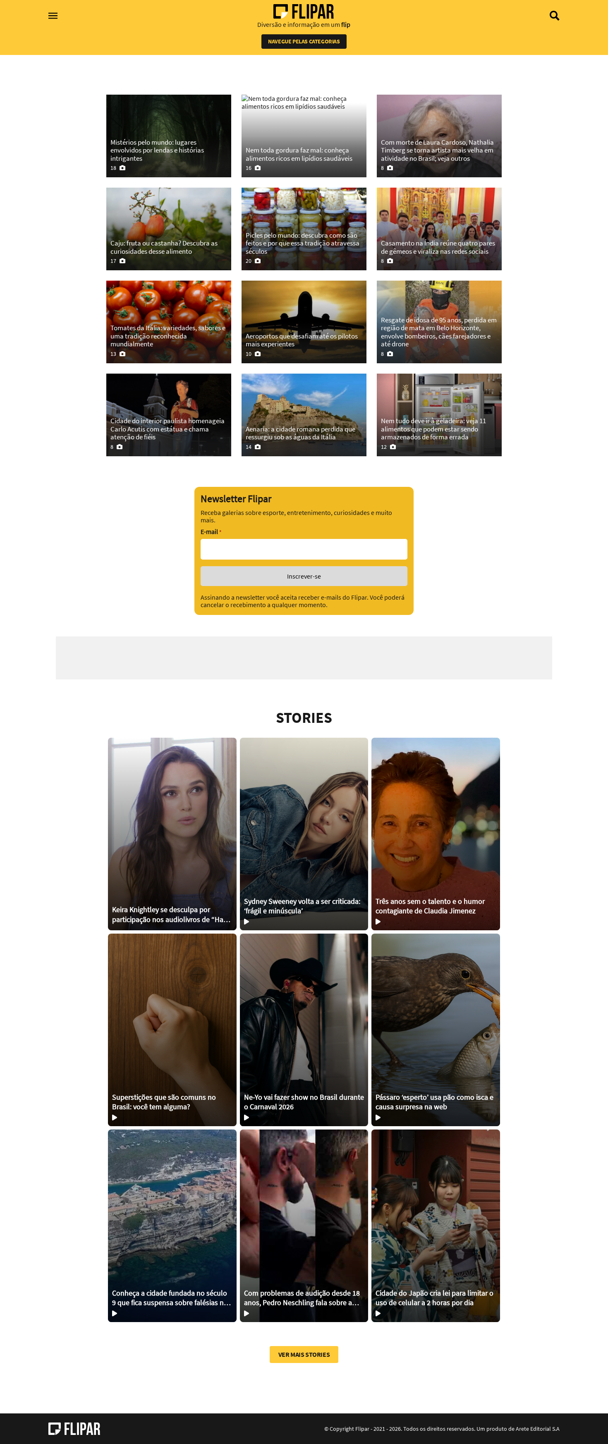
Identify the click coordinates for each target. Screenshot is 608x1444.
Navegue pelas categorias (304, 41)
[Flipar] (74, 1429)
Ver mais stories (304, 1354)
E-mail (211, 532)
